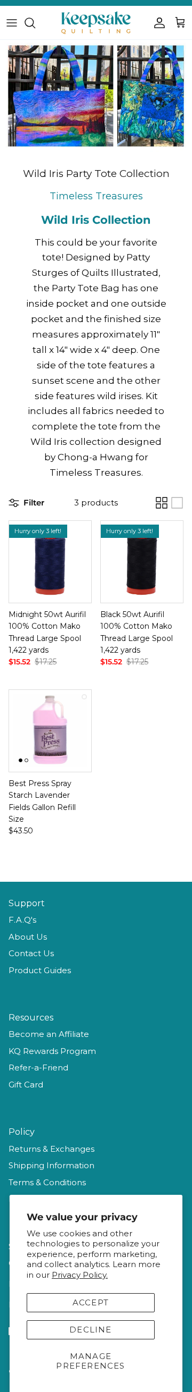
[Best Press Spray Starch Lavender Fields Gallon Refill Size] (50, 730)
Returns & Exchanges (51, 1149)
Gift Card (26, 1084)
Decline (90, 1329)
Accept (91, 1302)
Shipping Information (51, 1165)
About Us (28, 937)
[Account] (157, 23)
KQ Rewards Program (52, 1051)
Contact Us (31, 953)
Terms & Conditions (47, 1182)
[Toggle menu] (11, 23)
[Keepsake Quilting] (96, 22)
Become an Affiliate (49, 1034)
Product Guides (40, 970)
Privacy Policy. (80, 1275)
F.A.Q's (22, 920)
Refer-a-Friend (38, 1067)
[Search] (35, 23)
